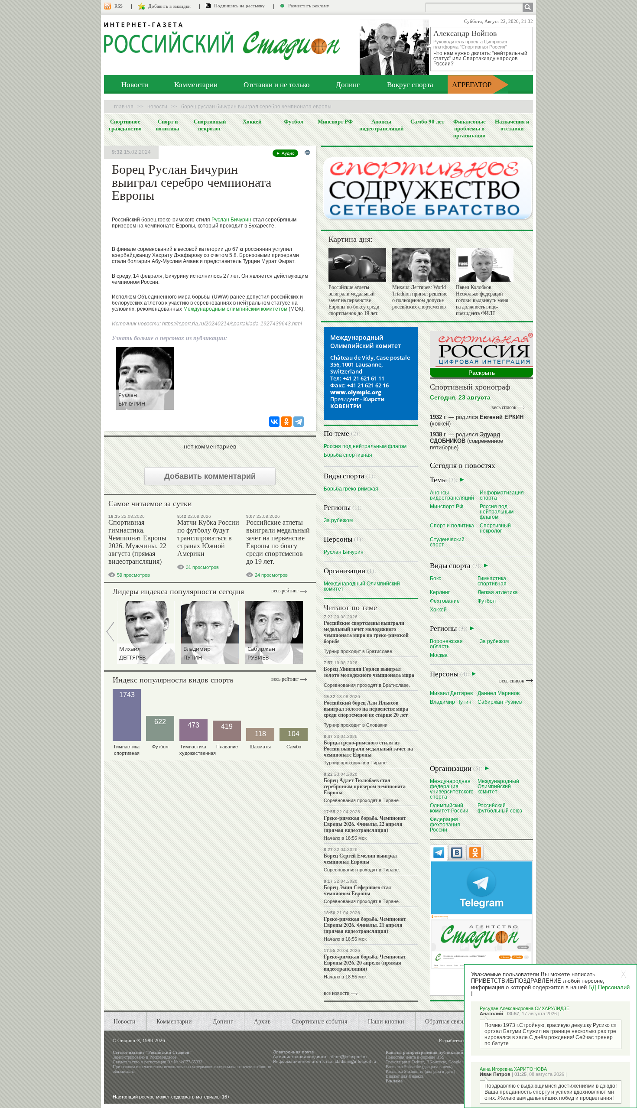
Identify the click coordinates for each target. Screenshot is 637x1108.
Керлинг (440, 592)
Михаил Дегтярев (451, 693)
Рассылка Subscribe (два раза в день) (419, 1066)
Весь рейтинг (285, 591)
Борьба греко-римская (351, 488)
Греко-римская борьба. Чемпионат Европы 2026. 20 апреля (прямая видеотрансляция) (365, 962)
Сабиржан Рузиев (500, 702)
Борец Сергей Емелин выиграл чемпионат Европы (360, 858)
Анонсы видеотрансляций (381, 125)
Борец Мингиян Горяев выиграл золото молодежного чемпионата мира (369, 672)
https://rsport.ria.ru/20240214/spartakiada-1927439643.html (232, 324)
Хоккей (252, 121)
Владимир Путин (450, 702)
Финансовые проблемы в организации (469, 128)
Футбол (293, 121)
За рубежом (338, 520)
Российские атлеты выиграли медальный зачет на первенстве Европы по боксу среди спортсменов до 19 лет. (278, 542)
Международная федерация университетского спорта (452, 788)
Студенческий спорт (447, 541)
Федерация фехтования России (445, 824)
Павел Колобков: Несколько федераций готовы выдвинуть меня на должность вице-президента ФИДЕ (482, 300)
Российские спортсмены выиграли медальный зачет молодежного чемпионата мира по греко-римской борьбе (366, 632)
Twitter (418, 1061)
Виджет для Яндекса (404, 1076)
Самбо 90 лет (427, 121)
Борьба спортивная (348, 455)
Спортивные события (319, 1021)
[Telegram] (298, 421)
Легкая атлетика (498, 592)
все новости (336, 993)
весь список (504, 407)
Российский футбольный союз (500, 808)
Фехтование (445, 601)
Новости (134, 84)
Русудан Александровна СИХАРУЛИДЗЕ (524, 1008)
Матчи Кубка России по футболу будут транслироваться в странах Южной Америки (208, 538)
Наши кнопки (386, 1021)
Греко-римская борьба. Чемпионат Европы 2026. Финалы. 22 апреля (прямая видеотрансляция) (365, 824)
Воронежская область (446, 643)
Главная (123, 107)
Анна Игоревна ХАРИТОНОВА (513, 1069)
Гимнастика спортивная (492, 580)
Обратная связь (445, 1021)
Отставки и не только (277, 84)
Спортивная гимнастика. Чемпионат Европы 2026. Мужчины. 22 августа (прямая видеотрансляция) (137, 542)
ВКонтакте (436, 1061)
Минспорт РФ (335, 121)
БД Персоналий (609, 987)
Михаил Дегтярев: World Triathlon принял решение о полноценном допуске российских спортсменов (419, 297)
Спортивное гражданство (125, 125)
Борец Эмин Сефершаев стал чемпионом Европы (358, 890)
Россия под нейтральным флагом (365, 446)
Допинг (348, 84)
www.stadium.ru (257, 1066)
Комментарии (196, 84)
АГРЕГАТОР (471, 84)
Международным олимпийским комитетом (235, 309)
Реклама (394, 1081)
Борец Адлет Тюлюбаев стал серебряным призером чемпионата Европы (365, 786)
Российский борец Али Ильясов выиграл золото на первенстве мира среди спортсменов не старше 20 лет (366, 708)
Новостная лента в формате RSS (415, 1057)
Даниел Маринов (499, 693)
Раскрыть (481, 372)
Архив (262, 1021)
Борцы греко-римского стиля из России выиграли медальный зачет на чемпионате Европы (368, 748)
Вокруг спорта (410, 84)
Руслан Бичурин (231, 220)
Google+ (456, 1061)
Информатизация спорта (502, 495)
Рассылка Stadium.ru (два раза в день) (420, 1071)
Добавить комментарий (210, 476)
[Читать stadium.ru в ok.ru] (481, 941)
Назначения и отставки (512, 125)
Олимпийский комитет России (449, 808)
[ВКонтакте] (274, 421)
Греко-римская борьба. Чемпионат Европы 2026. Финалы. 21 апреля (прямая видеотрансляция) (365, 925)
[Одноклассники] (286, 421)
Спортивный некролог (210, 125)
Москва (439, 655)
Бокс (435, 578)
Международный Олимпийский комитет (362, 586)
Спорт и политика (167, 125)
